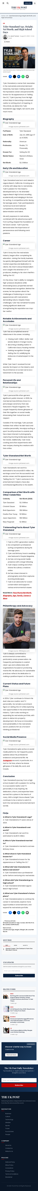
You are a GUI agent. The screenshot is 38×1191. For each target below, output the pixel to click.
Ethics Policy (9, 1165)
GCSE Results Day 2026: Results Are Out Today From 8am (22, 1010)
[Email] (27, 76)
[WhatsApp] (23, 76)
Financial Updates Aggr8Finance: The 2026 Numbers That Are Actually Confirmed (22, 1020)
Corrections (9, 1168)
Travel (7, 1128)
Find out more (11, 1055)
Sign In (35, 3)
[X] (14, 76)
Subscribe (28, 3)
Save (8, 42)
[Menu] (3, 3)
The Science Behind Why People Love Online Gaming (21, 1031)
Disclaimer (8, 1177)
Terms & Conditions (11, 1174)
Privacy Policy (9, 1171)
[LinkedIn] (18, 76)
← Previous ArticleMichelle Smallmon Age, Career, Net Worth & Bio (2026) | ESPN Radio (18, 923)
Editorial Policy (10, 1162)
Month (25, 945)
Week (15, 945)
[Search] (8, 3)
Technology (9, 1119)
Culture (7, 1116)
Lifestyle (8, 1122)
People (7, 1134)
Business (8, 1114)
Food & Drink (9, 1131)
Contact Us (9, 1148)
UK (7, 16)
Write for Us (9, 1151)
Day (7, 945)
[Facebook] (10, 76)
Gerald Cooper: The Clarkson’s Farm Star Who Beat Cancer (19, 949)
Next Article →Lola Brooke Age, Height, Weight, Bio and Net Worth (18, 929)
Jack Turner (14, 36)
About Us (8, 1145)
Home (3, 16)
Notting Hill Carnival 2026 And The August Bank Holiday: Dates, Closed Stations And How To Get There (22, 998)
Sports (7, 1125)
